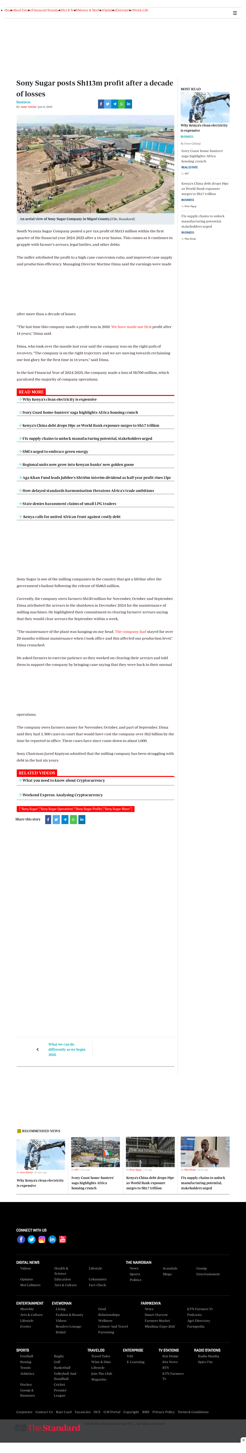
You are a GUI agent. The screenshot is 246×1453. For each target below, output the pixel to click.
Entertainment (208, 1274)
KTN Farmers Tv (173, 1376)
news (149, 1309)
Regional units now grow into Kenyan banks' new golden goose (78, 464)
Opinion (109, 10)
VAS (130, 1356)
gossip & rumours (27, 1392)
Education (62, 1279)
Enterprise (124, 10)
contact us (44, 1412)
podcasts (194, 1315)
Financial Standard (47, 10)
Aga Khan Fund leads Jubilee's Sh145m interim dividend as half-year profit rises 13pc (96, 477)
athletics (27, 1374)
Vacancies (83, 1412)
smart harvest (156, 1315)
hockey (26, 1384)
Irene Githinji (26, 1172)
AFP (187, 173)
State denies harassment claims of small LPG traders (69, 503)
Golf (57, 1362)
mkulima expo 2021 (160, 1326)
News (134, 1268)
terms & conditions (193, 1412)
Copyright (131, 1412)
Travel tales (100, 1356)
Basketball (62, 1368)
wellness (105, 1321)
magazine (98, 1379)
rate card (64, 1412)
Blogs (167, 1274)
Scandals (170, 1268)
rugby (59, 1356)
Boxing (25, 1362)
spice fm (205, 1362)
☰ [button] (235, 13)
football (26, 1356)
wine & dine (101, 1362)
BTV (165, 1368)
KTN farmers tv (200, 1309)
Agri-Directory (198, 1321)
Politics (135, 1280)
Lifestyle (95, 1268)
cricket (59, 1384)
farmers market (157, 1321)
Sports (135, 1274)
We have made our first (131, 326)
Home (9, 10)
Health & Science (61, 1270)
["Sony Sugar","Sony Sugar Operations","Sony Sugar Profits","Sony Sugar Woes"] (75, 809)
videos (25, 1268)
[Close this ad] (243, 1440)
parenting (106, 1332)
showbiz (27, 1309)
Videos (61, 1321)
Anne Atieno (28, 106)
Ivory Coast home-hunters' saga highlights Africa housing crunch (80, 412)
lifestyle (26, 1321)
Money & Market (90, 10)
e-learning (136, 1362)
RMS (145, 1412)
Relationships (109, 1315)
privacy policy (163, 1412)
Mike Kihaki (190, 238)
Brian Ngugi (190, 206)
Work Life (140, 10)
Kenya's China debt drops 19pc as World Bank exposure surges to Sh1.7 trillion (90, 425)
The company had (130, 631)
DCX (97, 1412)
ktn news (170, 1362)
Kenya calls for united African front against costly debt (71, 516)
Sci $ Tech (70, 10)
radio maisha (208, 1356)
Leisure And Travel (113, 1326)
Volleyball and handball (65, 1376)
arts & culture (31, 1315)
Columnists (97, 1279)
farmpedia (195, 1326)
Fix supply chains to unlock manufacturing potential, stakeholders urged (87, 438)
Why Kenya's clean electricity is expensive (59, 399)
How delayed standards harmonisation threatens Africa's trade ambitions (88, 490)
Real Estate (23, 10)
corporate (24, 1412)
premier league (60, 1392)
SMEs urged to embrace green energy (55, 451)
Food (102, 1309)
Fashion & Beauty (69, 1315)
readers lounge (68, 1326)
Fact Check (97, 1285)
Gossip (201, 1268)
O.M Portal (112, 1412)
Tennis (25, 1368)
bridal (61, 1332)
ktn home (170, 1356)
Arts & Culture (65, 1285)
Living (61, 1309)
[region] (123, 1448)
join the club (101, 1374)
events (25, 1326)
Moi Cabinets (30, 1285)
